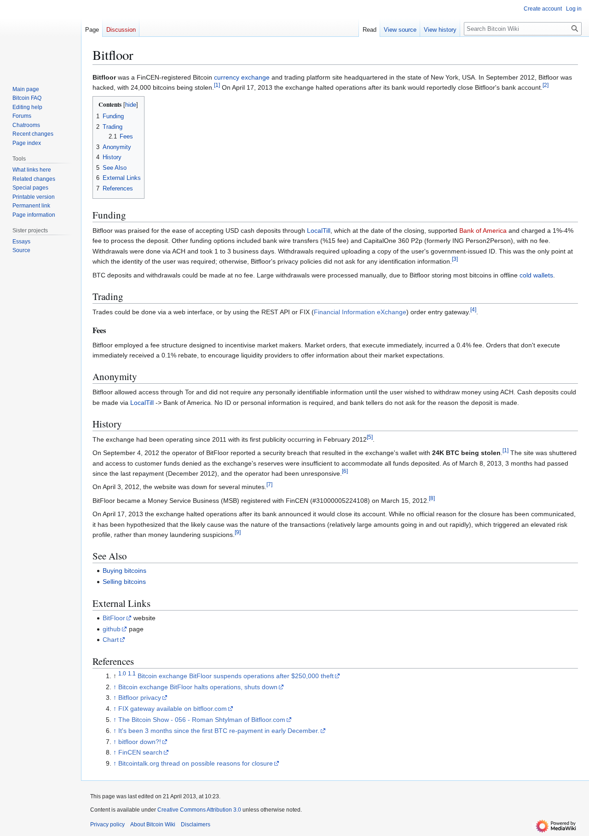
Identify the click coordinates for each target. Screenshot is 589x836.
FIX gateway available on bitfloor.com (172, 708)
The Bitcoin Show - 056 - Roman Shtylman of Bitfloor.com (201, 719)
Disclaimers (195, 824)
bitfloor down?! (139, 741)
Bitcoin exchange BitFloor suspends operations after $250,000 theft (236, 676)
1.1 (132, 673)
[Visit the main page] (40, 37)
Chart (111, 639)
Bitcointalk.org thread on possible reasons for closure (195, 763)
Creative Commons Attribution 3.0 (199, 810)
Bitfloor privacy (139, 697)
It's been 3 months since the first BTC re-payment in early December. (218, 730)
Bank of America (483, 230)
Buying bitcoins (124, 570)
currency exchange (242, 77)
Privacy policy (107, 824)
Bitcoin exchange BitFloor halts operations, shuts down (197, 687)
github (112, 629)
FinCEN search (140, 752)
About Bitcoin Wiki (152, 824)
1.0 (122, 673)
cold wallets (536, 275)
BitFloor (114, 618)
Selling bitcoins (124, 581)
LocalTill (318, 230)
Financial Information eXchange (360, 312)
